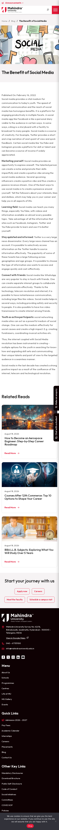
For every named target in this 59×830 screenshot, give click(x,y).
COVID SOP (7, 805)
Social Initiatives (9, 794)
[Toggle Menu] (55, 10)
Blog (13, 21)
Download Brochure (11, 778)
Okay (30, 826)
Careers (38, 591)
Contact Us (7, 757)
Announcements (13, 3)
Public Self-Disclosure (12, 783)
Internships (7, 736)
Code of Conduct (9, 789)
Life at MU (6, 693)
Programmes (8, 683)
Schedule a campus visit (41, 599)
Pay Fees (6, 725)
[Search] (48, 10)
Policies (5, 810)
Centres (5, 688)
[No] (55, 821)
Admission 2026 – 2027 (16, 720)
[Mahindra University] (12, 10)
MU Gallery (7, 699)
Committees (7, 799)
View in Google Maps (15, 638)
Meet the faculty (15, 599)
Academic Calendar (10, 730)
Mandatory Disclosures (12, 773)
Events (5, 704)
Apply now (22, 591)
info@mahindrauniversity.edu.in (20, 648)
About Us (6, 672)
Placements (7, 746)
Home (4, 21)
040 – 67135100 (13, 643)
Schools (5, 677)
